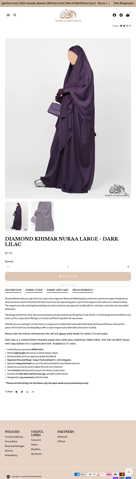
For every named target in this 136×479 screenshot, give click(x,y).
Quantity (9, 261)
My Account (36, 454)
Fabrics (34, 445)
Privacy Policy (11, 441)
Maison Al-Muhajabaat (33, 476)
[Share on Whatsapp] (127, 26)
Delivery (9, 451)
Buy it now (68, 285)
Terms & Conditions (14, 437)
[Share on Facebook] (121, 26)
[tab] (13, 291)
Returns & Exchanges (14, 446)
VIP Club (61, 441)
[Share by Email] (130, 26)
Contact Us (36, 440)
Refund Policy (11, 455)
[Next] (127, 118)
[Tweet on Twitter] (124, 26)
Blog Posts (35, 449)
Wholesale (62, 437)
